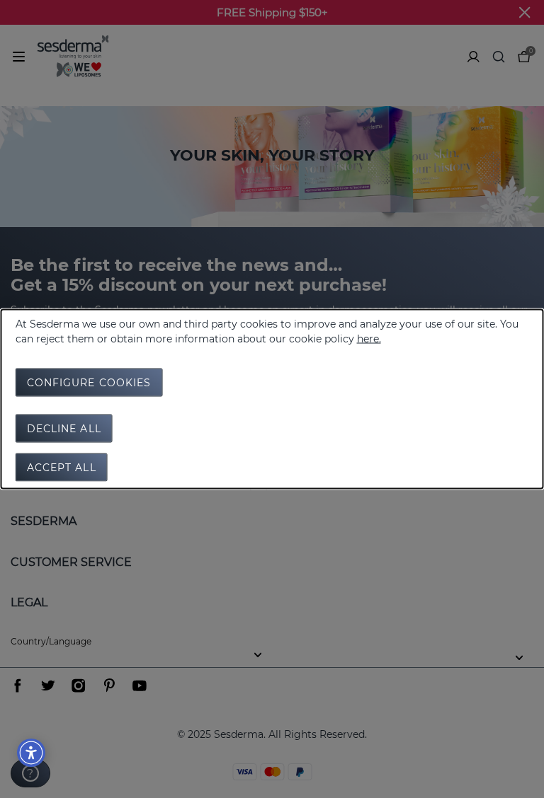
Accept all (61, 467)
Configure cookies (89, 382)
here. (369, 338)
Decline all (64, 428)
